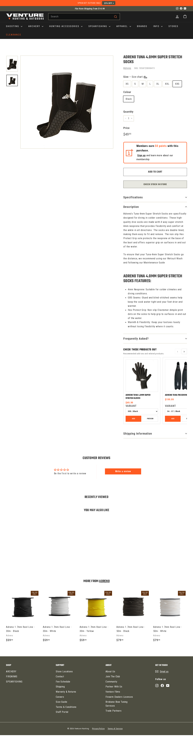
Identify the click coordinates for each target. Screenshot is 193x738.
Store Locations (64, 671)
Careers (60, 696)
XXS (177, 83)
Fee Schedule (63, 681)
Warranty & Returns (66, 691)
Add (133, 419)
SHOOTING (13, 26)
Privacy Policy (98, 728)
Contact (60, 676)
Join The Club (113, 676)
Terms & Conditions (66, 707)
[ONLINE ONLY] (66, 102)
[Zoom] (67, 102)
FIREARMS (11, 676)
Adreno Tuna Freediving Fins (178, 395)
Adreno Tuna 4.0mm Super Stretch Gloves (138, 396)
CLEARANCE (13, 34)
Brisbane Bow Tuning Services (117, 703)
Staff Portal (62, 712)
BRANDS (142, 26)
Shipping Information (137, 433)
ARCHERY (34, 26)
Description (131, 207)
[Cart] (185, 16)
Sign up (141, 155)
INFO (156, 26)
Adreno (127, 68)
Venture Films (113, 691)
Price (126, 128)
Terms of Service (115, 728)
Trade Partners (114, 710)
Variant (131, 405)
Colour (127, 92)
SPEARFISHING (98, 26)
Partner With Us (114, 686)
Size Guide (61, 701)
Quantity (128, 111)
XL (157, 83)
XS (127, 83)
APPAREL (122, 26)
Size (133, 76)
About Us (110, 671)
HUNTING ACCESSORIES (64, 26)
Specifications (133, 197)
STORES (173, 26)
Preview (150, 419)
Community (111, 681)
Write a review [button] (123, 471)
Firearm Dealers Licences (119, 696)
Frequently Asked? (136, 338)
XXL (167, 83)
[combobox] (84, 16)
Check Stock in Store (155, 184)
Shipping (60, 686)
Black (129, 98)
